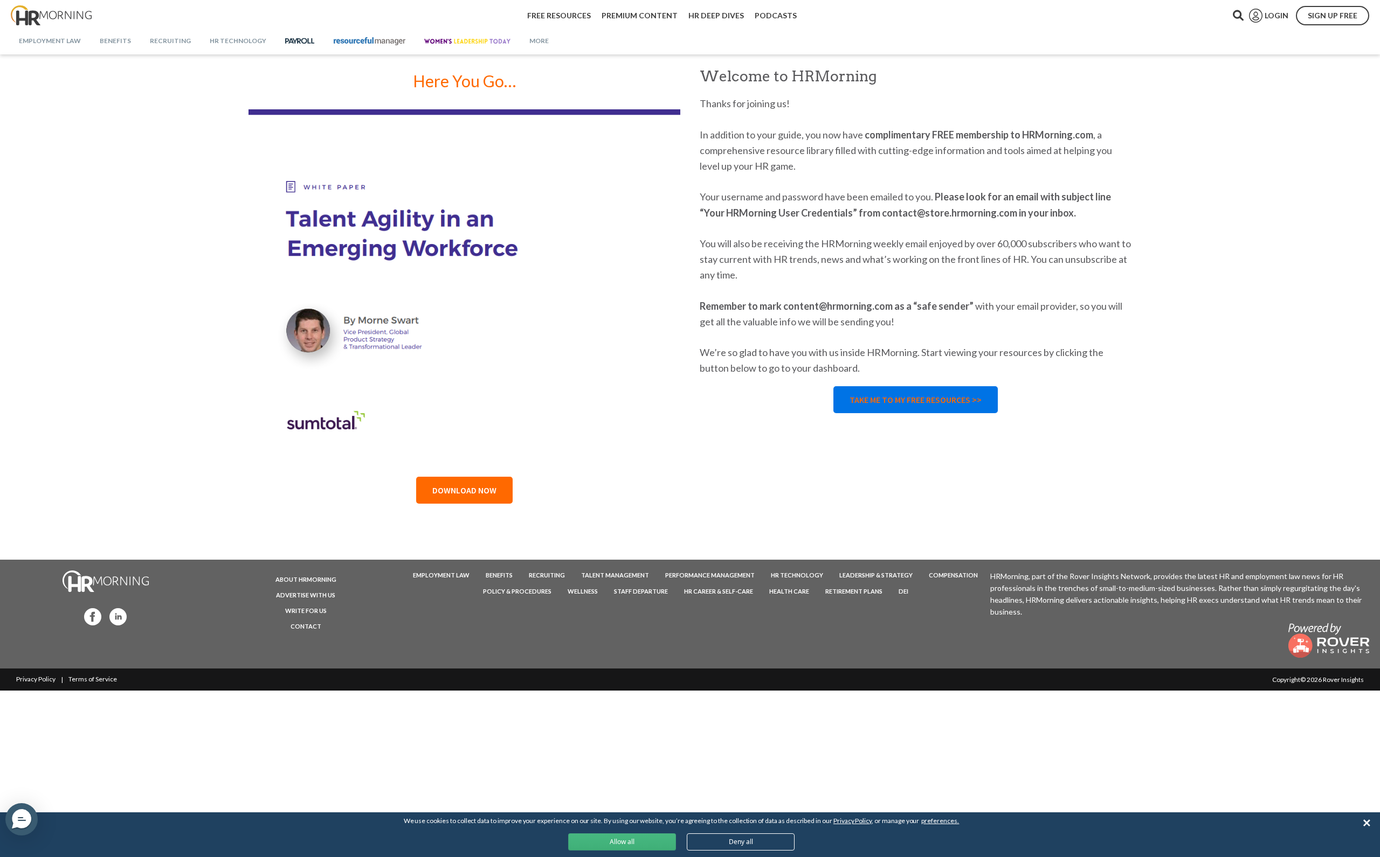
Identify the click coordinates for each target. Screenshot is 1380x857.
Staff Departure (641, 591)
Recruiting (547, 575)
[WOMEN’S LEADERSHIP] (467, 41)
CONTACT (306, 626)
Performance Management (710, 575)
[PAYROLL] (300, 41)
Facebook (89, 616)
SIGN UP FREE (1332, 15)
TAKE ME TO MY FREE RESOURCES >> (916, 399)
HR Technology (797, 575)
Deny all (741, 841)
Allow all (622, 841)
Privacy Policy (36, 679)
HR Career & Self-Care (718, 591)
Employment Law (441, 575)
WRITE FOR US (306, 610)
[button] (21, 819)
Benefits (499, 575)
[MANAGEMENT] (369, 41)
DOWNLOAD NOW (464, 490)
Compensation (953, 575)
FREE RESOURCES (559, 15)
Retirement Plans (853, 591)
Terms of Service (92, 679)
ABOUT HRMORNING (305, 579)
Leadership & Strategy (876, 575)
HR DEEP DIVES (716, 15)
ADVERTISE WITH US (305, 594)
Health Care (789, 591)
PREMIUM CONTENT (640, 15)
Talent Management (615, 575)
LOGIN (1276, 15)
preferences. (940, 821)
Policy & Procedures (517, 591)
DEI (903, 591)
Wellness (583, 591)
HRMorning (51, 15)
